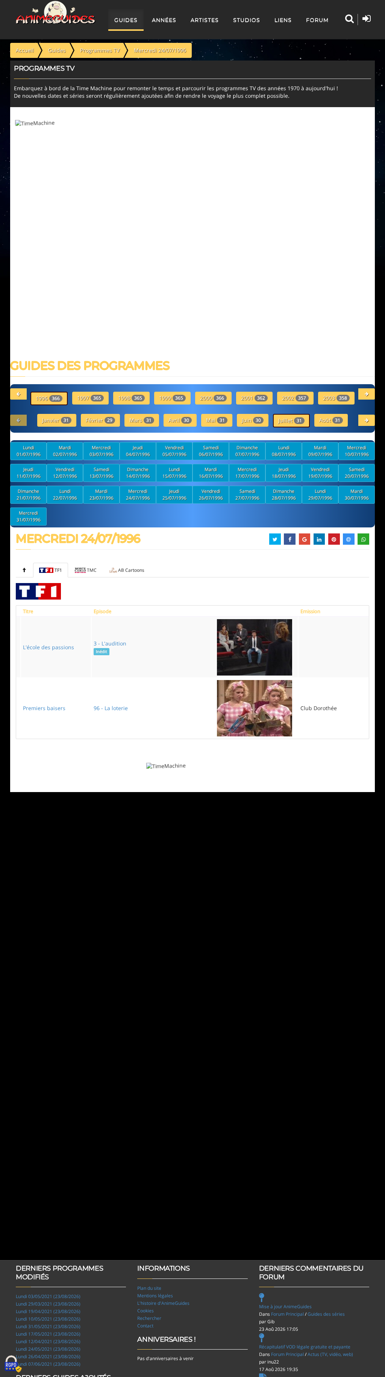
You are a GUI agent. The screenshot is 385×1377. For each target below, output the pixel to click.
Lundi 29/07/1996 (320, 494)
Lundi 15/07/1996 (174, 472)
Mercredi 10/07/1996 (357, 450)
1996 (48, 398)
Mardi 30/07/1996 (357, 494)
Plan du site (149, 1288)
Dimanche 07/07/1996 (247, 450)
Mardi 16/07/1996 (211, 472)
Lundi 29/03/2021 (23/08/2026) (48, 1304)
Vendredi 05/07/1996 (174, 450)
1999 (171, 397)
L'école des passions (48, 647)
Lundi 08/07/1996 (284, 450)
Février (99, 420)
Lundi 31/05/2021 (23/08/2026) (48, 1326)
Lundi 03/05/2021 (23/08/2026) (48, 1296)
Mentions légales (155, 1295)
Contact (145, 1325)
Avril (178, 420)
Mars (140, 420)
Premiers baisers (44, 708)
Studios (246, 20)
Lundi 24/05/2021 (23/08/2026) (48, 1349)
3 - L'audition (110, 647)
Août (329, 420)
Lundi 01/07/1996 (29, 450)
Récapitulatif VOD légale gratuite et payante (304, 1347)
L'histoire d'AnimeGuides (163, 1303)
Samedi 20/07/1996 (357, 472)
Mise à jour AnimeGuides (285, 1306)
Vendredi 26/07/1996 (211, 494)
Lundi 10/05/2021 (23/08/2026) (48, 1319)
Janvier (55, 420)
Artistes (205, 20)
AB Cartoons (131, 570)
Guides (126, 20)
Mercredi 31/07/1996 (29, 516)
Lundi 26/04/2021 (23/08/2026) (48, 1356)
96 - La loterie (111, 708)
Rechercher (149, 1318)
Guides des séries (326, 1314)
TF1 (58, 570)
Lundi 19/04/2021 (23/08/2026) (48, 1311)
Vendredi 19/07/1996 (320, 472)
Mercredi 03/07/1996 (101, 450)
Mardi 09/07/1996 (320, 450)
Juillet (290, 420)
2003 (335, 397)
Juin (251, 420)
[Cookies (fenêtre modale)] (13, 1364)
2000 (212, 397)
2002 (294, 397)
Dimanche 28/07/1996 (284, 494)
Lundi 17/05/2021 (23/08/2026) (48, 1334)
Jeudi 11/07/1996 (29, 472)
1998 (130, 397)
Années (164, 20)
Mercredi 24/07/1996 (138, 494)
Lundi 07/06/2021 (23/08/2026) (48, 1364)
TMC (92, 570)
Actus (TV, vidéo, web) (330, 1354)
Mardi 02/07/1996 (65, 450)
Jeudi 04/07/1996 (138, 450)
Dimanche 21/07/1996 (29, 494)
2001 (253, 397)
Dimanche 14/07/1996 (138, 472)
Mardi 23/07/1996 (101, 494)
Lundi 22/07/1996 (65, 494)
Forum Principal (287, 1314)
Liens (283, 20)
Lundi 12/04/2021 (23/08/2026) (48, 1341)
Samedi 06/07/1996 (211, 450)
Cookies (145, 1310)
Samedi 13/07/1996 (101, 472)
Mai (215, 420)
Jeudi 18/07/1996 (284, 472)
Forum (317, 20)
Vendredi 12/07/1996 (65, 472)
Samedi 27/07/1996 (247, 494)
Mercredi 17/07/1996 (247, 472)
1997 (89, 397)
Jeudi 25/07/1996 (174, 494)
